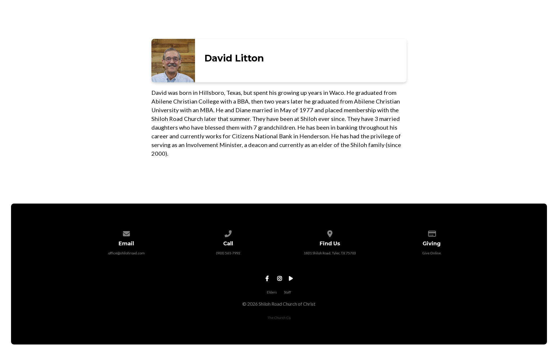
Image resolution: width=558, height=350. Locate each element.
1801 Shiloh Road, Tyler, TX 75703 (330, 253)
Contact (529, 22)
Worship (366, 22)
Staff (287, 292)
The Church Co (279, 317)
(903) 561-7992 (228, 253)
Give (496, 22)
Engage (466, 22)
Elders (272, 292)
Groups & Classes (417, 22)
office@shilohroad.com (126, 253)
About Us (326, 22)
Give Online (431, 253)
